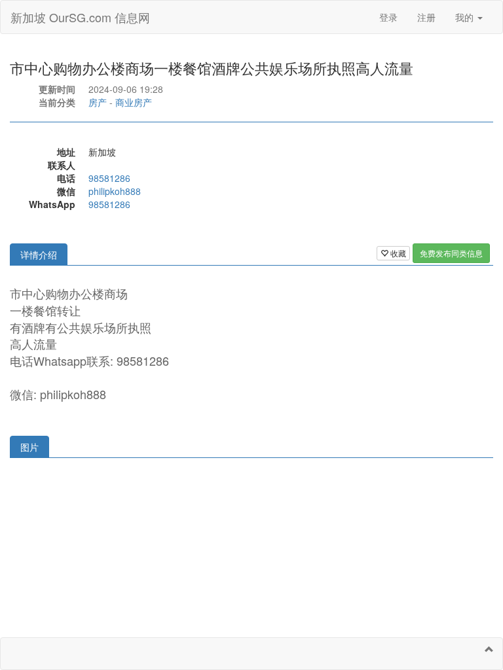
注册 (426, 17)
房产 (97, 102)
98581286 (109, 178)
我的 (465, 17)
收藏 (397, 252)
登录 (388, 17)
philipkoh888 (114, 191)
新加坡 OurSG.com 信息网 (80, 17)
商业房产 (133, 102)
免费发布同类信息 (451, 252)
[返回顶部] (489, 649)
